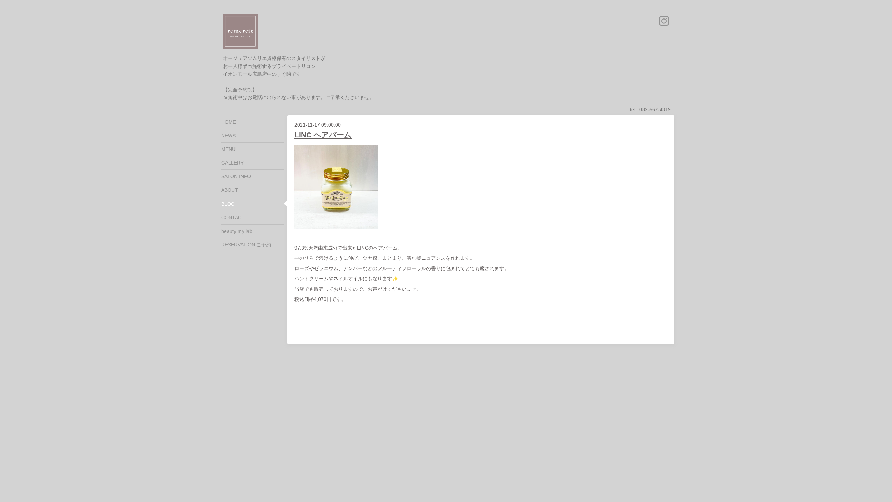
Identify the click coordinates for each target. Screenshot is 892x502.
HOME (228, 122)
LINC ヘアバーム (323, 135)
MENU (228, 149)
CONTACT (233, 217)
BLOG (228, 204)
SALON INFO (236, 176)
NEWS (228, 135)
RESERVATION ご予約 (246, 245)
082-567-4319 (655, 109)
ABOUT (229, 190)
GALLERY (232, 163)
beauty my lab (236, 231)
